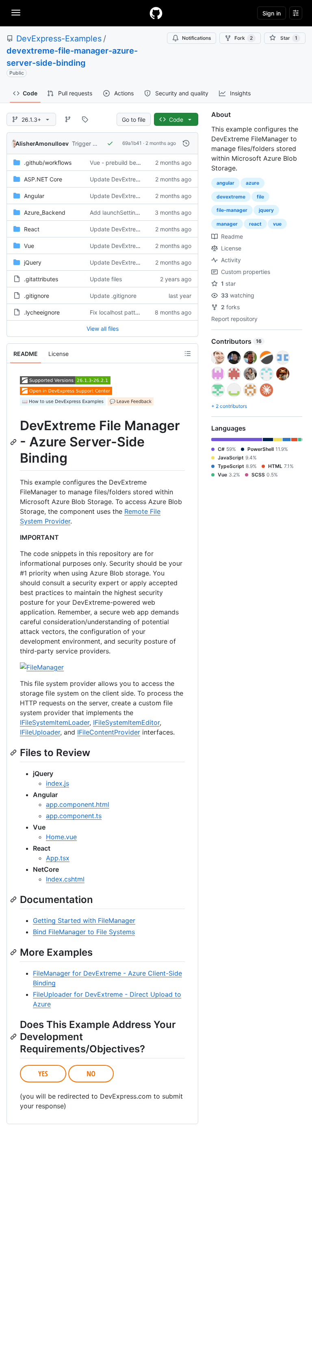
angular (225, 183)
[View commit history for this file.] (186, 143)
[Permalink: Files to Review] (14, 752)
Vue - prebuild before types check (135, 162)
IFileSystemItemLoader (54, 722)
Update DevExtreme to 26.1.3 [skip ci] (140, 179)
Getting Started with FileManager (84, 920)
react (255, 224)
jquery (266, 210)
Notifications (196, 38)
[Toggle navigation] (16, 12)
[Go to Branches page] (67, 119)
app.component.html (77, 804)
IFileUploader (40, 732)
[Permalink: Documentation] (14, 899)
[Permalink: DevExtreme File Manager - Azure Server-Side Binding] (14, 442)
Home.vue (61, 837)
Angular (34, 195)
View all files (103, 328)
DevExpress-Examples (59, 38)
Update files (106, 279)
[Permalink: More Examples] (14, 952)
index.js (57, 783)
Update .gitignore (113, 295)
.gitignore (36, 295)
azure (252, 183)
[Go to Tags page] (84, 119)
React (31, 229)
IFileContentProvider (108, 732)
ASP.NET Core (43, 179)
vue (277, 224)
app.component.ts (74, 816)
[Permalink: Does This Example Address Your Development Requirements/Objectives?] (14, 1036)
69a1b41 (132, 143)
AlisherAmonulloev (42, 143)
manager (227, 224)
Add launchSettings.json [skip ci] (133, 212)
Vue (29, 245)
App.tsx (57, 858)
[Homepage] (156, 12)
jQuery (32, 262)
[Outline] (188, 353)
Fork (243, 38)
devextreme (231, 197)
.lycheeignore (42, 312)
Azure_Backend (44, 212)
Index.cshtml (65, 879)
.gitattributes (41, 279)
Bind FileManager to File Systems (84, 932)
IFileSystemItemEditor (126, 722)
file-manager (232, 210)
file (260, 197)
